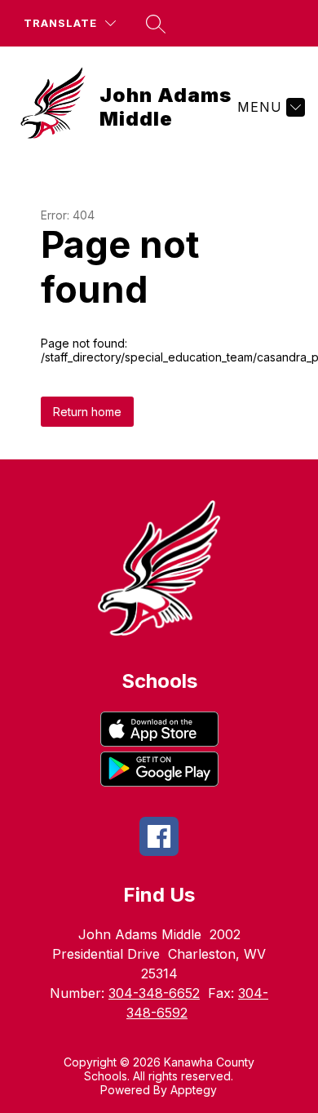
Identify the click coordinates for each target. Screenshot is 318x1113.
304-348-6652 (154, 993)
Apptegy (193, 1090)
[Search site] (156, 23)
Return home (87, 412)
